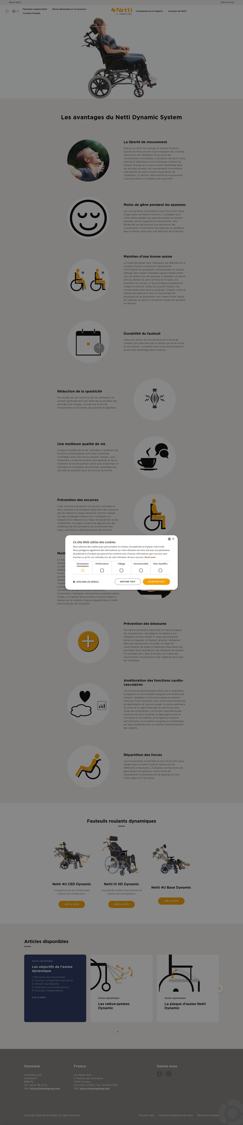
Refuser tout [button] (127, 581)
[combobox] (169, 539)
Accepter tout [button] (156, 581)
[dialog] (121, 562)
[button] (86, 581)
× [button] (173, 539)
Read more (150, 557)
